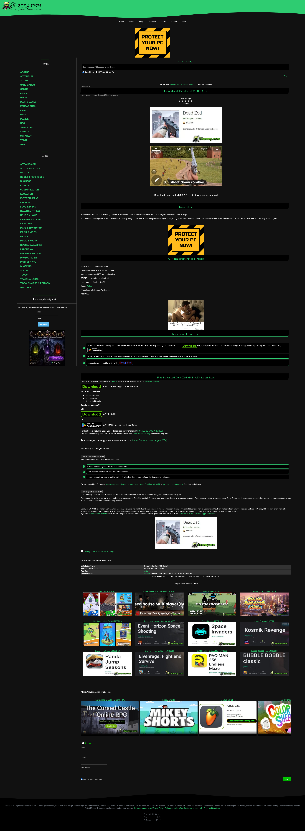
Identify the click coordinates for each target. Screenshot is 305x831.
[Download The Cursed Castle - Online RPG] (110, 717)
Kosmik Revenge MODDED (264, 621)
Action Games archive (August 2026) (149, 440)
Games (174, 21)
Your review (85, 767)
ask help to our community (173, 484)
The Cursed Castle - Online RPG (109, 699)
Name (83, 747)
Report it (114, 381)
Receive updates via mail (92, 779)
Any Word (112, 72)
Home (121, 21)
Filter (285, 76)
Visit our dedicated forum (152, 381)
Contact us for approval (193, 808)
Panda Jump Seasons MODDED (107, 651)
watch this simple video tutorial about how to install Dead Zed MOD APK (133, 484)
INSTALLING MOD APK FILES (150, 430)
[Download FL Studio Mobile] (228, 717)
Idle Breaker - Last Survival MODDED (107, 621)
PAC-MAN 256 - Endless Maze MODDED (212, 651)
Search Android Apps (186, 62)
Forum (131, 21)
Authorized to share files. (174, 808)
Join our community (142, 433)
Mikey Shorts (168, 699)
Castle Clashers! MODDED (212, 591)
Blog (141, 21)
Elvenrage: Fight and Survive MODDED (160, 651)
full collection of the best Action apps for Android (197, 513)
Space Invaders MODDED (212, 621)
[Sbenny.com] (21, 5)
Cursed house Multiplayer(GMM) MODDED (160, 591)
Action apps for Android (98, 513)
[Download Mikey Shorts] (169, 717)
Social (163, 21)
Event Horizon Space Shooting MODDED (159, 621)
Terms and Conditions (212, 808)
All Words (101, 72)
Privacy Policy (158, 808)
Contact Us (152, 21)
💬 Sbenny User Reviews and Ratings (97, 551)
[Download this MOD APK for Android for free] (91, 386)
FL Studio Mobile (228, 699)
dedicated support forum (143, 808)
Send (287, 779)
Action (89, 286)
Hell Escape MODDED (107, 591)
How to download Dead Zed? (93, 456)
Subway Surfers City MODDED (264, 591)
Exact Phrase (89, 72)
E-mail (83, 757)
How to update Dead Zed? (92, 491)
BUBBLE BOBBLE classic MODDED (264, 651)
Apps (184, 21)
